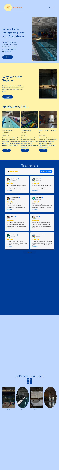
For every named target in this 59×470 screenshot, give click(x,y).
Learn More (7, 57)
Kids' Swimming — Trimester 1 (26, 131)
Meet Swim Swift (7, 96)
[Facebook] (31, 382)
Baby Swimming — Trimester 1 (8, 131)
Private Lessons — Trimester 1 (47, 131)
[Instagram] (28, 379)
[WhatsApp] (31, 379)
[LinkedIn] (28, 382)
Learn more (6, 150)
